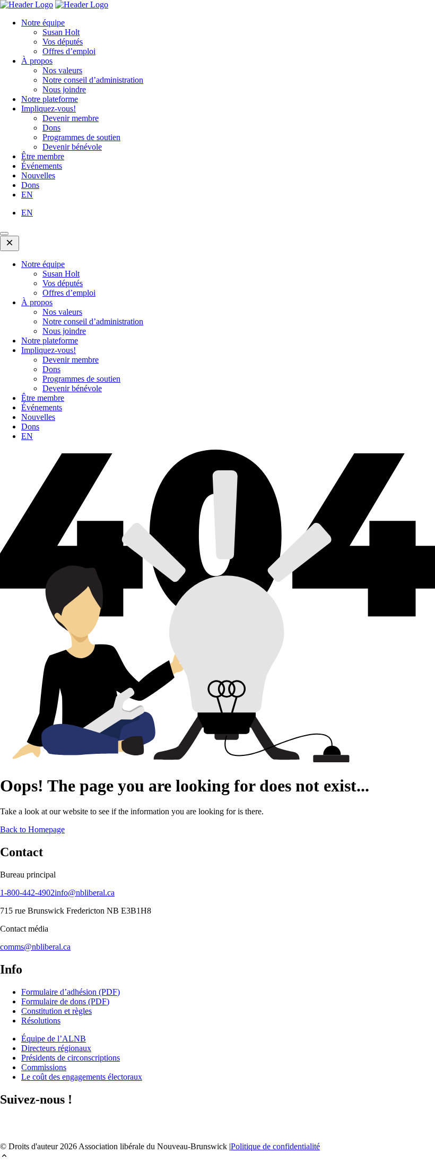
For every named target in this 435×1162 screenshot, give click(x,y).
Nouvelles (38, 175)
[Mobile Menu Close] (9, 243)
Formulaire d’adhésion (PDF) (70, 991)
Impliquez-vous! (48, 108)
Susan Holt (61, 32)
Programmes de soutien (81, 137)
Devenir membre (70, 118)
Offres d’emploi (68, 51)
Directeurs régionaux (56, 1048)
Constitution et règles (56, 1010)
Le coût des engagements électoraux (81, 1076)
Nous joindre (64, 89)
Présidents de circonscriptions (70, 1057)
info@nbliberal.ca (85, 892)
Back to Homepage (32, 829)
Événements (41, 165)
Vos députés (62, 41)
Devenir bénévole (72, 146)
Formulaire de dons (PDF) (65, 1001)
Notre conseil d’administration (92, 79)
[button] (217, 1156)
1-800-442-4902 (27, 892)
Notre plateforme (49, 99)
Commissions (43, 1067)
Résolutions (40, 1020)
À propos (37, 60)
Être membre (42, 156)
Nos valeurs (62, 70)
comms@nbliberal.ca (35, 946)
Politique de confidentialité (275, 1146)
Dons (51, 127)
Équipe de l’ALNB (53, 1038)
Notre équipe (43, 22)
